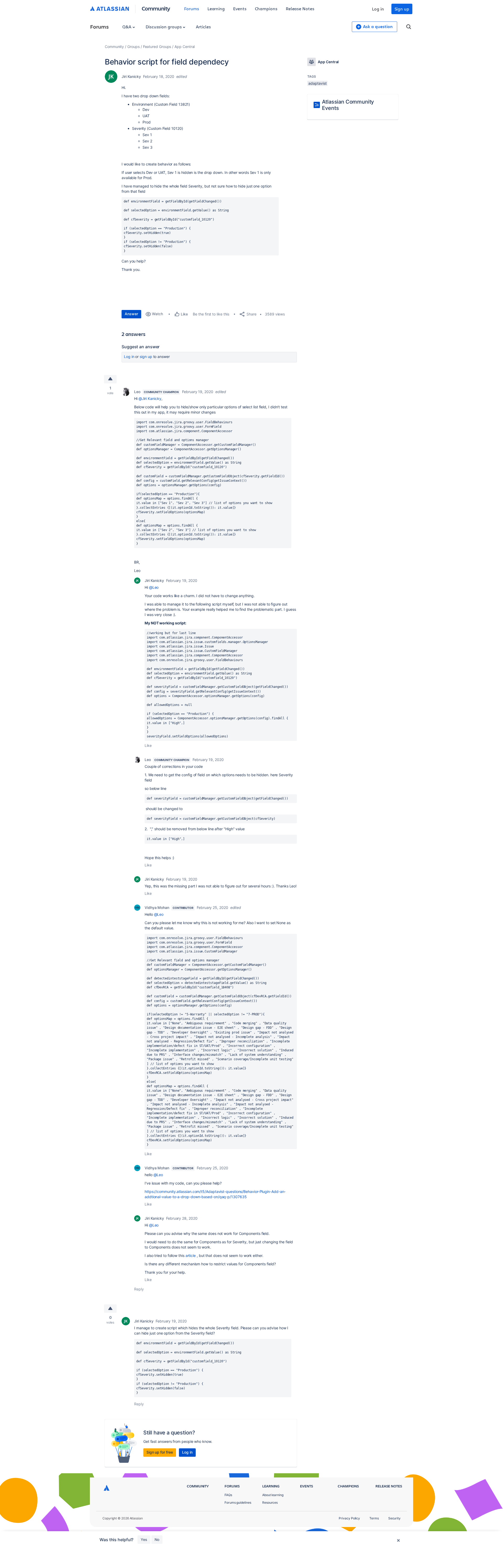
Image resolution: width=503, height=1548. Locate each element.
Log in (378, 9)
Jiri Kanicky (131, 76)
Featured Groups (157, 46)
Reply (139, 1289)
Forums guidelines (238, 1502)
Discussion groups (164, 26)
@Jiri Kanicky (150, 398)
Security (394, 1518)
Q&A (127, 26)
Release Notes (300, 8)
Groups (133, 46)
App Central (184, 46)
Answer (131, 314)
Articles (203, 26)
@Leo (154, 587)
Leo (137, 391)
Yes (144, 1539)
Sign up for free (159, 1452)
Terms (374, 1518)
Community (156, 8)
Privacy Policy (349, 1518)
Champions (266, 8)
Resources (270, 1502)
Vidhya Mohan (157, 907)
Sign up (402, 9)
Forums (191, 8)
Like (148, 745)
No (157, 1539)
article (190, 1255)
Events (240, 8)
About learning (272, 1495)
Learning (216, 8)
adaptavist (317, 83)
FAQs (228, 1495)
